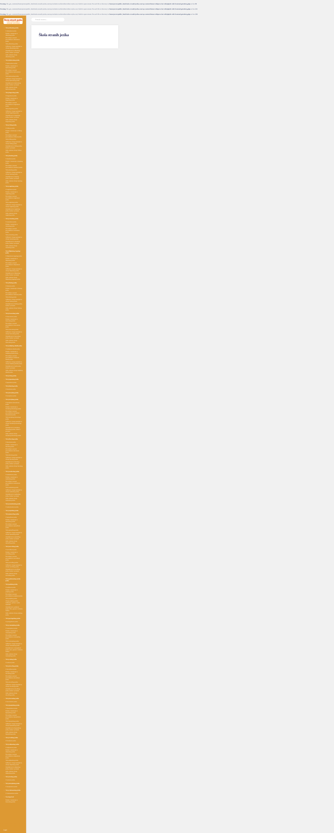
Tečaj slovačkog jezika (12, 666)
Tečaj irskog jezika (11, 375)
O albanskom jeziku (11, 31)
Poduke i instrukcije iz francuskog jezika (12, 320)
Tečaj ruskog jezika (11, 659)
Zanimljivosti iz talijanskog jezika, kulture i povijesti (13, 768)
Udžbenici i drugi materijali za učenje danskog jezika (14, 173)
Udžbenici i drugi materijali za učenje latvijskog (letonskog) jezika (14, 423)
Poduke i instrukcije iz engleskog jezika (12, 192)
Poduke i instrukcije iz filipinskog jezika (12, 259)
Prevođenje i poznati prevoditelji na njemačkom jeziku (13, 525)
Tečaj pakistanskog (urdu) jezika (12, 579)
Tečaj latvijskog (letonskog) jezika (13, 418)
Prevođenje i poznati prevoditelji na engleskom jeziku (13, 197)
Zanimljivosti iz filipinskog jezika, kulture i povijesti (13, 274)
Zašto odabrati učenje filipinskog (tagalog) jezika (13, 278)
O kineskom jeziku (11, 389)
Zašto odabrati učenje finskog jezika (14, 309)
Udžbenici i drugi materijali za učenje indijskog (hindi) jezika (14, 362)
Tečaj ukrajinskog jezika (13, 783)
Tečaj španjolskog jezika (12, 705)
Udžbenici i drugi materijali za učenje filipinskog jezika (14, 269)
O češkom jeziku (10, 128)
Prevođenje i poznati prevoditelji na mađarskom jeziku (13, 483)
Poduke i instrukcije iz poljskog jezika (12, 590)
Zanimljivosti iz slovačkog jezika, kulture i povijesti (13, 689)
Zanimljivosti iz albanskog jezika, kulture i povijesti (13, 51)
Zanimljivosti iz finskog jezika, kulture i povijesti (14, 304)
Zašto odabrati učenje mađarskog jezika (11, 499)
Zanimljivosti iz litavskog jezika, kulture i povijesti (12, 462)
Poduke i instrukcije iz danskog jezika (14, 162)
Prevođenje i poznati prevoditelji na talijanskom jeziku (13, 756)
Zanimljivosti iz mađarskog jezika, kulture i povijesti (13, 495)
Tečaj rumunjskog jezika (13, 625)
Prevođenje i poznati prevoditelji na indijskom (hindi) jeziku (12, 357)
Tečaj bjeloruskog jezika (12, 60)
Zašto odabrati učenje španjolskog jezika (11, 733)
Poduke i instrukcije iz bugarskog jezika (12, 99)
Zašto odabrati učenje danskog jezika (14, 181)
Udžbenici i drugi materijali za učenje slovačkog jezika (14, 685)
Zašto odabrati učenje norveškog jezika (11, 574)
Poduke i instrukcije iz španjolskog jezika (12, 711)
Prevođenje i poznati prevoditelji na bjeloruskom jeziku (13, 71)
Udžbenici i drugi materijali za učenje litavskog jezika (14, 458)
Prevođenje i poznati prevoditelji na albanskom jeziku (13, 39)
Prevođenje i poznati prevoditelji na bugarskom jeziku (13, 104)
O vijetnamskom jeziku (12, 793)
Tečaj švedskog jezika (12, 737)
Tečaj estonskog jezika (12, 218)
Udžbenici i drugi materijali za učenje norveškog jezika (14, 566)
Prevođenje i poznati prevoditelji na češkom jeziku (14, 135)
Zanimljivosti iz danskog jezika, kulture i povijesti (12, 177)
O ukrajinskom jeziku (11, 786)
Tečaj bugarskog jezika (12, 92)
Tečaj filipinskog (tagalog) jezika (12, 252)
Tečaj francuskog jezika (12, 313)
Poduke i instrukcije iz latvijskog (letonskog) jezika (13, 407)
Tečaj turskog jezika (11, 776)
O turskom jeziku (10, 780)
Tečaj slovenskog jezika (12, 698)
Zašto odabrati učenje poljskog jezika (14, 614)
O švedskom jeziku (11, 740)
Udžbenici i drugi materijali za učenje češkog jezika (14, 142)
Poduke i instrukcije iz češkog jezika (14, 131)
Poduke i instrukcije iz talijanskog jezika (12, 750)
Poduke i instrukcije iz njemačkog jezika (12, 520)
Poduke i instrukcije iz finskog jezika (14, 289)
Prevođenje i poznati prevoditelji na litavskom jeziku (12, 450)
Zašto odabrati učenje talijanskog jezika (11, 772)
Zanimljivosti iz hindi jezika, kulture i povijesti (13, 367)
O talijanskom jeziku (11, 747)
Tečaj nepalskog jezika (12, 510)
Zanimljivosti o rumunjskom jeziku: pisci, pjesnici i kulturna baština (14, 649)
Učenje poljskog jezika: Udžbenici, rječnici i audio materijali (13, 602)
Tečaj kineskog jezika (12, 386)
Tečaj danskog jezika (11, 155)
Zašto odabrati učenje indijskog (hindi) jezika (14, 371)
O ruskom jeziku (10, 662)
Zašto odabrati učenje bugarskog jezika (11, 120)
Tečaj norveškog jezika (12, 546)
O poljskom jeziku (11, 587)
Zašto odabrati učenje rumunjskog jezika (11, 655)
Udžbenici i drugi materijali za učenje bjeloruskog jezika (14, 79)
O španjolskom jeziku (11, 708)
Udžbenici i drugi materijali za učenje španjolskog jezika (14, 724)
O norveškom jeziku (11, 549)
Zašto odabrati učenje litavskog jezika (14, 467)
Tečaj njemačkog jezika (12, 514)
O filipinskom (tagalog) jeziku (14, 256)
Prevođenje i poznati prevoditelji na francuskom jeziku (13, 325)
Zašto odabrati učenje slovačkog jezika (11, 694)
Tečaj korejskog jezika (12, 392)
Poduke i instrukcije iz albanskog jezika (12, 34)
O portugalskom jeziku (12, 621)
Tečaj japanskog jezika (12, 379)
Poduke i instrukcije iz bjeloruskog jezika (12, 66)
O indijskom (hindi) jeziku (13, 349)
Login (5, 830)
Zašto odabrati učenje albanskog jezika (11, 55)
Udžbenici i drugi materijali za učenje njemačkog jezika (14, 533)
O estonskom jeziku (11, 222)
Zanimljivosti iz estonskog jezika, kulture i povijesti (13, 242)
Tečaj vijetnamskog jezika (13, 790)
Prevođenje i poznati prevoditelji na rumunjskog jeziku (13, 636)
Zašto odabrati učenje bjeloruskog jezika (11, 88)
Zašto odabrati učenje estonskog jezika (11, 246)
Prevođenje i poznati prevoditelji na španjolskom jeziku (13, 716)
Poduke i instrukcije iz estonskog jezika (12, 225)
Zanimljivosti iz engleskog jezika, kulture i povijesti (13, 210)
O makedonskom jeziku (12, 507)
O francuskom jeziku (11, 316)
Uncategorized (10, 797)
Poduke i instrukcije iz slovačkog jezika (12, 672)
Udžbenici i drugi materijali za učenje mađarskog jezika (14, 490)
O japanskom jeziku (11, 382)
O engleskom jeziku (11, 189)
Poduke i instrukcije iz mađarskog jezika (12, 478)
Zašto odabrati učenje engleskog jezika (11, 214)
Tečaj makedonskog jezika (13, 504)
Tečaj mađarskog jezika (12, 471)
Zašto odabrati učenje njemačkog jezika (11, 542)
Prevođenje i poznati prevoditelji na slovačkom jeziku (13, 677)
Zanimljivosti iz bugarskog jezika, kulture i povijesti (13, 116)
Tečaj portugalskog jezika (13, 618)
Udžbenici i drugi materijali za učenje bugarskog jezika (14, 112)
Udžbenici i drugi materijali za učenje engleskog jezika (14, 205)
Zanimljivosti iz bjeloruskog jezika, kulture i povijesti (13, 84)
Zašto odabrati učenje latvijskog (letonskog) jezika (13, 434)
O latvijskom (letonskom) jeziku (12, 403)
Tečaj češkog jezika (11, 125)
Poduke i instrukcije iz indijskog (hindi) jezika (12, 352)
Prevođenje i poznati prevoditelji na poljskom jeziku (14, 595)
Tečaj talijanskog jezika (12, 744)
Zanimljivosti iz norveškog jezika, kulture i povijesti (13, 570)
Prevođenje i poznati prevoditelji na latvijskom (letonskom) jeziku (12, 412)
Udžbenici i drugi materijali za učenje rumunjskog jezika (14, 644)
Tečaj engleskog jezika (12, 186)
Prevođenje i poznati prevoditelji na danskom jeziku (14, 166)
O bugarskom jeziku (11, 95)
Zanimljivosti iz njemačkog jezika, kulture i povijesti (13, 537)
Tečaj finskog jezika (11, 282)
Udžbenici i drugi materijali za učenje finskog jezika (14, 300)
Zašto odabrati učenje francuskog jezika (11, 341)
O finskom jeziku (10, 286)
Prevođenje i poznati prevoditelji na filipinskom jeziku (13, 264)
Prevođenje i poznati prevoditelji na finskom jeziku (14, 293)
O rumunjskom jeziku (11, 628)
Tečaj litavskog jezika (12, 439)
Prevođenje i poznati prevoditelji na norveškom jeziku (13, 558)
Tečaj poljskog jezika (12, 584)
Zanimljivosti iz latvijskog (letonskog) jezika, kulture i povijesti (13, 429)
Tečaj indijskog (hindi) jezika (14, 345)
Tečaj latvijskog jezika (12, 399)
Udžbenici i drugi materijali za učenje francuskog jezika (14, 332)
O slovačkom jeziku (11, 669)
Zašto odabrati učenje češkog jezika (13, 151)
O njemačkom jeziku (11, 517)
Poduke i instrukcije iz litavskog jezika (12, 445)
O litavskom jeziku (11, 442)
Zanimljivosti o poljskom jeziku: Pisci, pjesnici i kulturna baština (14, 608)
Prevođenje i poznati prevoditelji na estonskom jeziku (13, 230)
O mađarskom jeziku (11, 474)
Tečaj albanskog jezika (12, 28)
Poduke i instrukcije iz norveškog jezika (12, 553)
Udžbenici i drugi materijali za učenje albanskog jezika (14, 47)
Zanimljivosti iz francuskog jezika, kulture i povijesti (13, 337)
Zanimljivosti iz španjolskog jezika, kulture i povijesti (13, 728)
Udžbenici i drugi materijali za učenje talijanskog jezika (14, 763)
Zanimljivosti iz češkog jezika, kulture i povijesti (14, 147)
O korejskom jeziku (11, 396)
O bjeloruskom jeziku (11, 63)
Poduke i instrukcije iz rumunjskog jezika (12, 631)
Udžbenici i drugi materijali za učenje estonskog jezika (14, 238)
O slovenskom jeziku (11, 701)
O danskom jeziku (10, 158)
